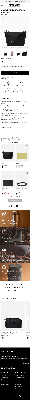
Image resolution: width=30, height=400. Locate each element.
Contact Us (17, 391)
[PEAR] (19, 167)
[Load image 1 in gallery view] (5, 53)
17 (27, 47)
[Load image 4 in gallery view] (24, 53)
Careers (3, 382)
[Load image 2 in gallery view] (11, 53)
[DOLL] (6, 193)
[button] (24, 5)
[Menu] (2, 5)
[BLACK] (2, 167)
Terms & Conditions (20, 388)
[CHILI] (19, 193)
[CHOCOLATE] (21, 167)
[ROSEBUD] (4, 193)
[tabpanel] (15, 32)
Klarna (16, 382)
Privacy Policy (18, 386)
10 (15, 47)
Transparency (4, 379)
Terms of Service (5, 384)
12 (18, 47)
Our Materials (4, 377)
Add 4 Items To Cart (15, 200)
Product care (6, 127)
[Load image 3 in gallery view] (18, 53)
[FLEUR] (8, 193)
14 (22, 47)
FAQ (16, 379)
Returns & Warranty (19, 377)
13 (20, 47)
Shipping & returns (7, 132)
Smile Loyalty (18, 384)
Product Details (6, 98)
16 (25, 47)
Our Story (3, 375)
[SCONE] (17, 167)
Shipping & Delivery (19, 375)
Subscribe (26, 363)
